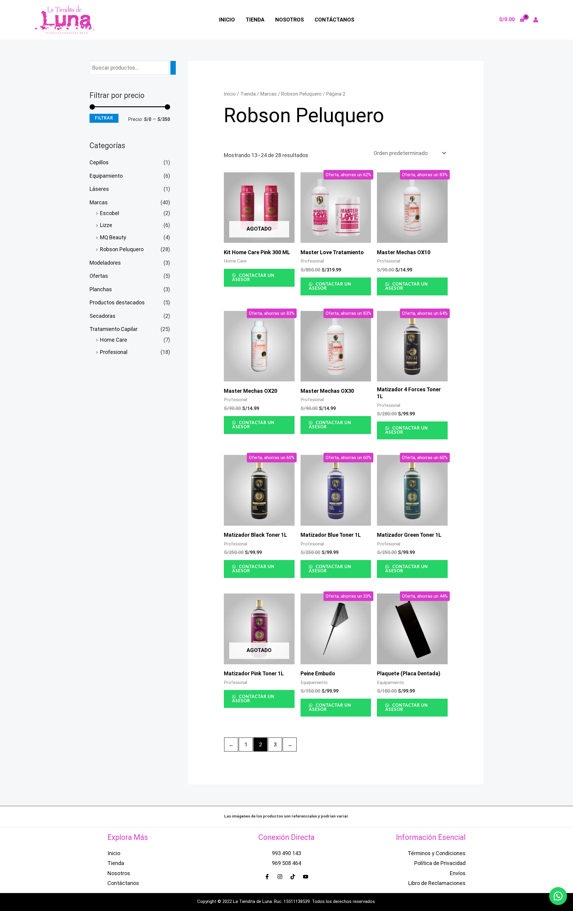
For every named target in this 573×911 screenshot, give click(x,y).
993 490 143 (286, 853)
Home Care (113, 340)
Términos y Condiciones (437, 853)
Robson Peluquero (122, 249)
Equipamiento (106, 176)
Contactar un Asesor (253, 278)
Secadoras (102, 316)
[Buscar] (173, 68)
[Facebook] (267, 876)
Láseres (99, 189)
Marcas (99, 202)
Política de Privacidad (440, 863)
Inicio (227, 19)
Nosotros (289, 19)
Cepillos (99, 162)
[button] (558, 896)
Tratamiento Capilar (114, 329)
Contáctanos (334, 19)
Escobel (109, 213)
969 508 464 (286, 863)
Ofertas (99, 276)
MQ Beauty (113, 237)
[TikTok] (292, 876)
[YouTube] (305, 876)
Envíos (458, 873)
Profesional (113, 352)
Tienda (255, 19)
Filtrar (104, 118)
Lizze (106, 225)
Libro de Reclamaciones (437, 883)
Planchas (101, 289)
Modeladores (105, 263)
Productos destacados (117, 302)
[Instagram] (280, 876)
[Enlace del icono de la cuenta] (535, 19)
